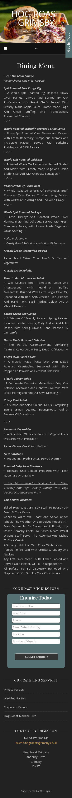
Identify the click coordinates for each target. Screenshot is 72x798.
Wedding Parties (15, 698)
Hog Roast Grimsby (36, 18)
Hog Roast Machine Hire (20, 716)
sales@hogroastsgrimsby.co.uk (36, 743)
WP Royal (45, 791)
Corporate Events (15, 707)
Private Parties (14, 689)
